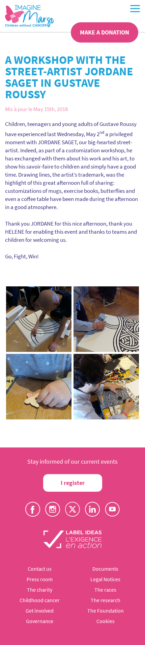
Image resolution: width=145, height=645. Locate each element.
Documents (105, 568)
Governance (39, 621)
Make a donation (104, 32)
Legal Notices (105, 579)
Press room (40, 579)
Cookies (105, 621)
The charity (39, 589)
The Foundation (105, 610)
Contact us (40, 568)
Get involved (40, 610)
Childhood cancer (40, 600)
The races (105, 589)
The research (105, 600)
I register (73, 483)
